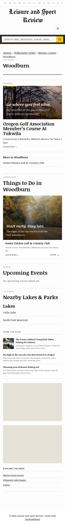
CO (29, 3)
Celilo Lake (9, 312)
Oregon (7, 53)
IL (62, 3)
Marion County (47, 53)
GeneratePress (32, 519)
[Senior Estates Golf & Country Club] (32, 218)
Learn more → (10, 147)
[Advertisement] (32, 402)
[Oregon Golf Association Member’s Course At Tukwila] (32, 102)
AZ (15, 3)
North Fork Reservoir (15, 320)
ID (58, 3)
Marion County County (13, 475)
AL (5, 3)
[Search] (59, 39)
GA (48, 3)
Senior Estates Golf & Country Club (23, 163)
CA (24, 3)
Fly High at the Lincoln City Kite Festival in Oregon (29, 354)
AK (10, 3)
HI (53, 3)
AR (19, 3)
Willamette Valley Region (14, 480)
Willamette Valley (25, 53)
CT (34, 3)
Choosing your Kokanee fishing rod (21, 367)
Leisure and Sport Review (32, 16)
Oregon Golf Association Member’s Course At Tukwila (28, 128)
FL (44, 3)
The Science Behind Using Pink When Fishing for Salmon (35, 341)
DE (39, 3)
